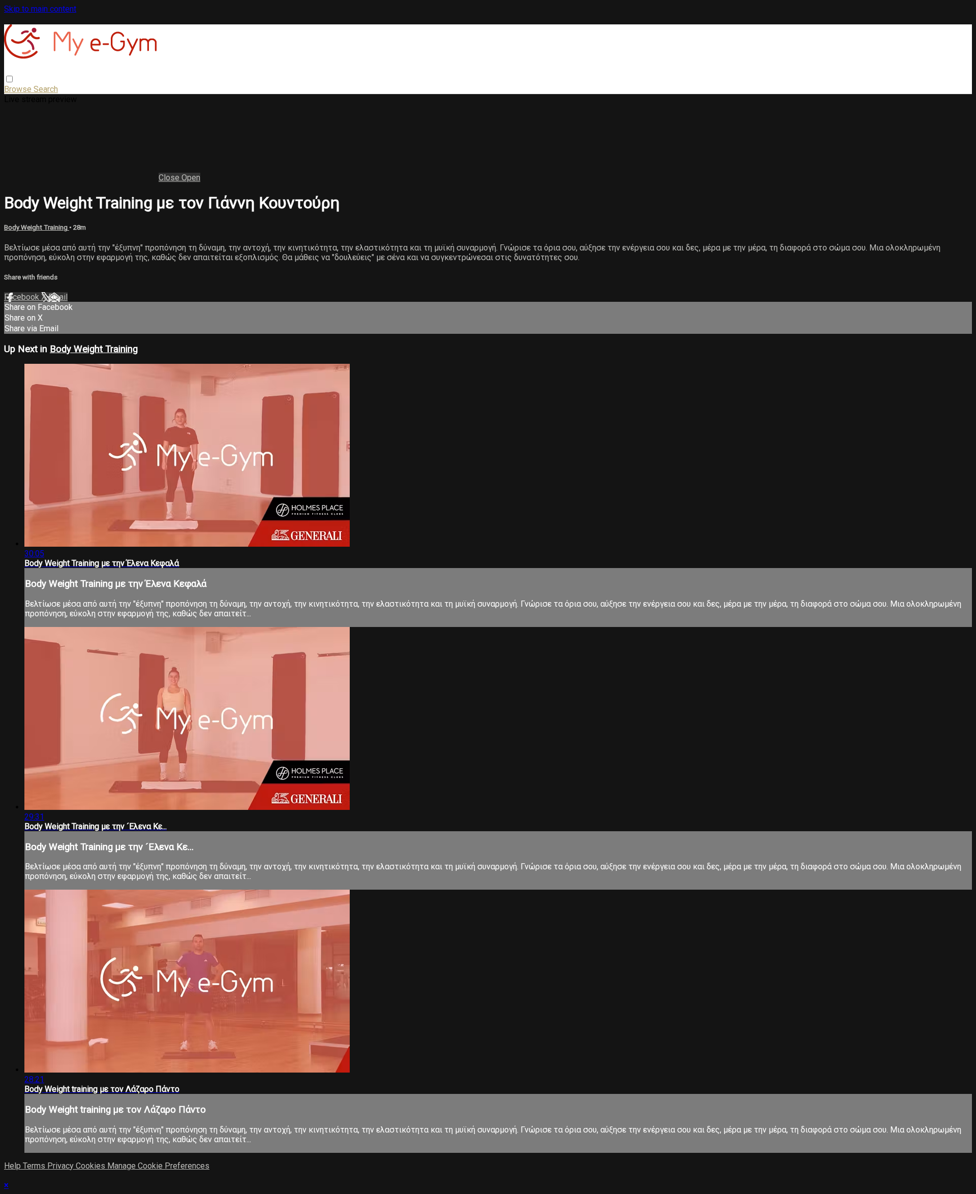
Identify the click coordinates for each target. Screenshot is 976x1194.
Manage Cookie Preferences (158, 1166)
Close (170, 177)
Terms (35, 1166)
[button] (9, 79)
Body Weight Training (36, 227)
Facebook (22, 297)
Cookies (91, 1166)
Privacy (61, 1166)
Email (58, 297)
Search (46, 89)
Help (13, 1166)
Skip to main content (40, 9)
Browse (19, 89)
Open (190, 177)
